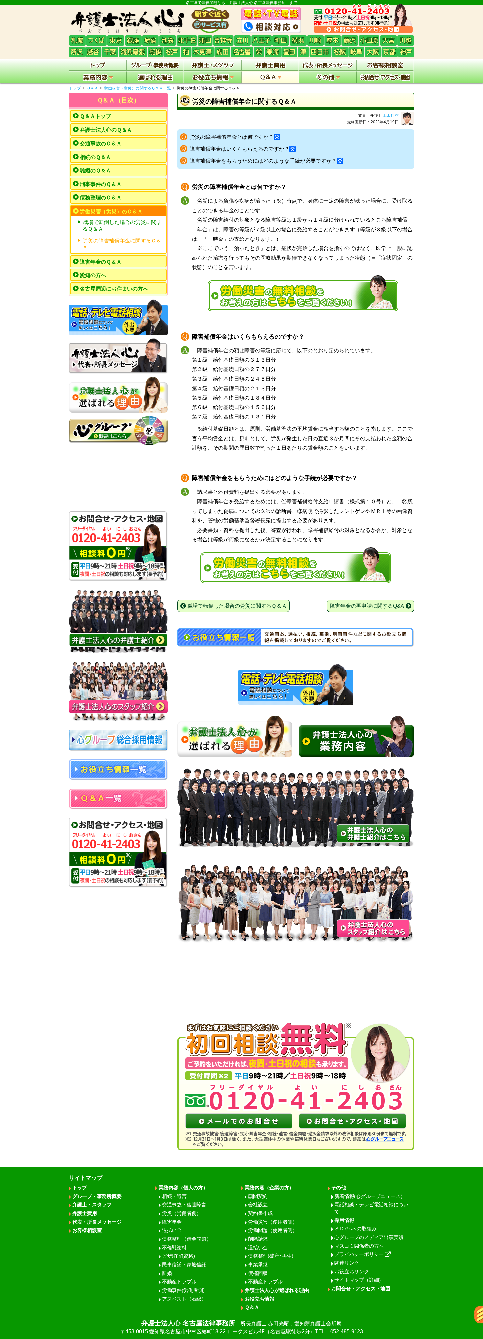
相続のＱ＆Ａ (95, 157)
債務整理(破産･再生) (270, 1256)
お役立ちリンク (351, 1271)
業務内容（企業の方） (269, 1187)
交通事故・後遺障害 (184, 1204)
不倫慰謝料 (174, 1247)
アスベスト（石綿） (184, 1298)
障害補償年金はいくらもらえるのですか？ (239, 149)
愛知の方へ (93, 275)
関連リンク (346, 1263)
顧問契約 (258, 1196)
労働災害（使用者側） (272, 1222)
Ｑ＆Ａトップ (95, 116)
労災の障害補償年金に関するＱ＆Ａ (121, 244)
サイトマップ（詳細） (359, 1280)
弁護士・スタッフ (92, 1204)
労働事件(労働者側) (183, 1290)
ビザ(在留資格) (178, 1256)
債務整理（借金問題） (186, 1239)
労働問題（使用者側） (272, 1230)
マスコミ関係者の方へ (359, 1246)
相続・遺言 (174, 1196)
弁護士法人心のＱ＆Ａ (106, 130)
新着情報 (369, 1196)
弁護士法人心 (241, 1326)
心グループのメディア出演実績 (368, 1237)
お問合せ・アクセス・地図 (360, 1288)
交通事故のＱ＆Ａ (101, 143)
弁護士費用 (84, 1213)
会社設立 (258, 1204)
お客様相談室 (87, 1230)
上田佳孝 (391, 115)
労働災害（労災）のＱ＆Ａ (111, 211)
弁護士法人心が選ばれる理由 (277, 1290)
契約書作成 (260, 1213)
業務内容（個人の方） (183, 1187)
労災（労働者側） (181, 1213)
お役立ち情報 (259, 1298)
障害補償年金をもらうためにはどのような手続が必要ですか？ (263, 161)
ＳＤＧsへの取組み (355, 1228)
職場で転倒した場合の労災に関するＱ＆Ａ (122, 225)
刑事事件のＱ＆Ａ (101, 184)
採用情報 (344, 1220)
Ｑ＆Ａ (92, 88)
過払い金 (172, 1230)
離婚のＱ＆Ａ (95, 170)
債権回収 (258, 1273)
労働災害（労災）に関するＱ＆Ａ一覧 (137, 88)
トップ (75, 88)
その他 (338, 1187)
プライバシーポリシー (359, 1254)
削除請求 (258, 1239)
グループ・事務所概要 (97, 1196)
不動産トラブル (179, 1281)
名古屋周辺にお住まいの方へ (114, 288)
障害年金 (172, 1222)
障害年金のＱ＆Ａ (101, 262)
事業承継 (258, 1264)
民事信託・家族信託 (184, 1264)
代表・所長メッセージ (97, 1222)
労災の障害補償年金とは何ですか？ (232, 137)
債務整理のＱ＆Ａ (101, 197)
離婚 (167, 1273)
